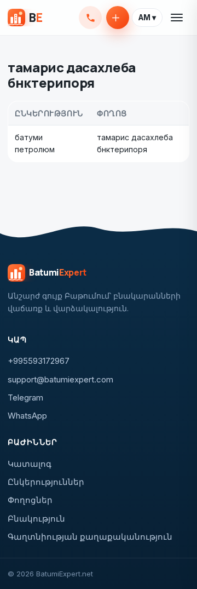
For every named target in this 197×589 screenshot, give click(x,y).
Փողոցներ (30, 500)
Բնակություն (36, 518)
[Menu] (177, 17)
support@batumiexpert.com (60, 379)
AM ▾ (147, 17)
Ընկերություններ (46, 482)
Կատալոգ (29, 464)
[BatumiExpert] (25, 17)
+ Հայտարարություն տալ (117, 17)
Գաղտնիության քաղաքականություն (90, 536)
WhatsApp (27, 415)
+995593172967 (90, 17)
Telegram (25, 397)
